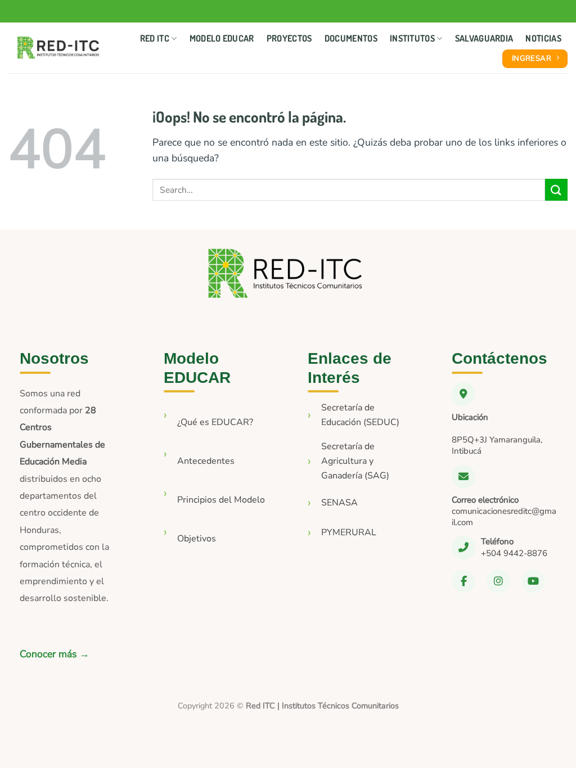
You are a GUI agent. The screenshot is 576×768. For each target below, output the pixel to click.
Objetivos (196, 538)
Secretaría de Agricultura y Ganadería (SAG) (355, 460)
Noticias (543, 38)
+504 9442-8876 (514, 553)
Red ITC (154, 38)
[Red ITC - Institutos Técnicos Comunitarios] (58, 48)
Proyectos (289, 38)
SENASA (339, 502)
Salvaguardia (484, 38)
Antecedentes (206, 461)
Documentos (351, 38)
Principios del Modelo (221, 500)
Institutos (412, 38)
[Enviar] (556, 190)
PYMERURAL (348, 532)
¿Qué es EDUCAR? (215, 422)
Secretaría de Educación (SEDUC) (360, 414)
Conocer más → (54, 654)
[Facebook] (463, 581)
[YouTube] (533, 581)
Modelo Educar (222, 38)
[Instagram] (498, 581)
